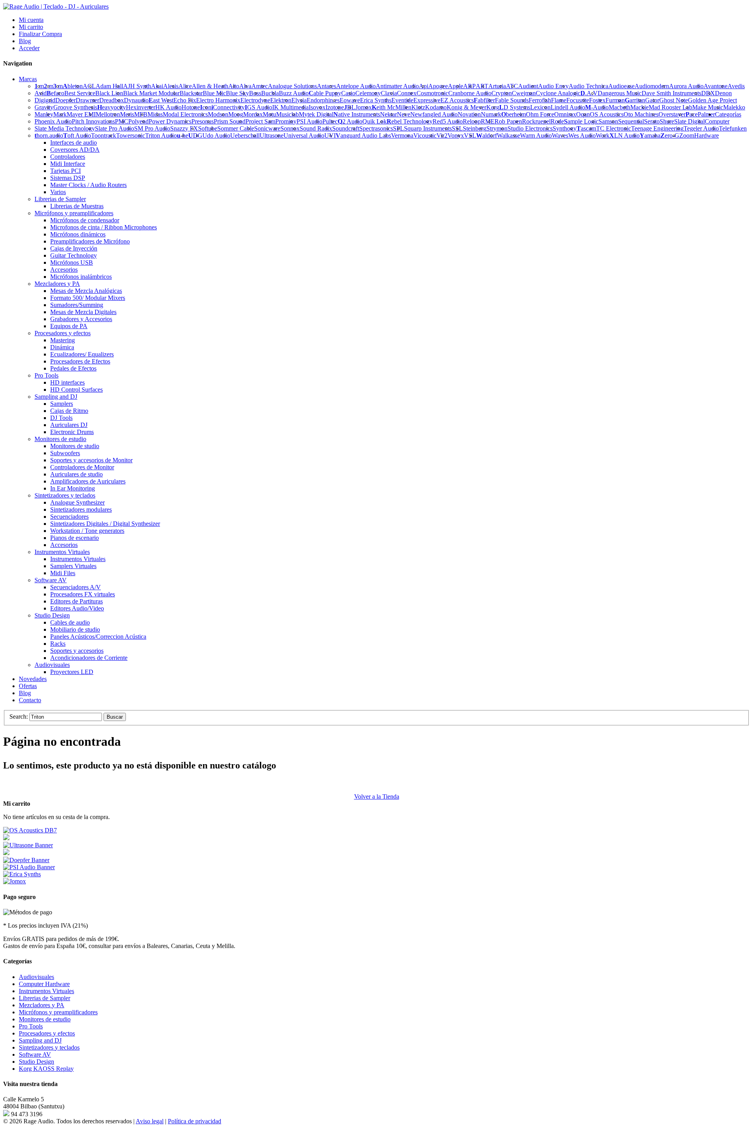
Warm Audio (536, 135)
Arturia (497, 86)
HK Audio (168, 107)
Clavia (389, 93)
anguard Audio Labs (363, 135)
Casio (348, 93)
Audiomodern (652, 86)
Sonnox (290, 128)
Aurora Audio (686, 86)
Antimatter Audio (397, 86)
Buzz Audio (294, 93)
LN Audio (624, 135)
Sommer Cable (235, 128)
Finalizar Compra (40, 34)
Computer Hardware (44, 984)
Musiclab (287, 114)
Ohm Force (540, 114)
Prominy (285, 121)
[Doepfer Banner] (26, 860)
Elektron (280, 100)
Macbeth (619, 107)
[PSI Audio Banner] (29, 867)
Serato (652, 121)
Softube (207, 128)
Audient (528, 86)
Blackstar (191, 93)
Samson (608, 121)
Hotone (191, 107)
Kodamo (436, 107)
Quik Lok (374, 121)
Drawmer (87, 100)
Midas (155, 114)
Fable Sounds (512, 100)
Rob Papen (508, 121)
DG (195, 135)
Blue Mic (214, 93)
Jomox (363, 107)
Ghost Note (673, 100)
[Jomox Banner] (22, 874)
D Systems (514, 107)
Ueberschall (245, 135)
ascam (586, 128)
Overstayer (672, 114)
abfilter (484, 100)
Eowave (350, 100)
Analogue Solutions (292, 86)
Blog (25, 41)
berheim (513, 114)
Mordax (253, 114)
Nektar (388, 114)
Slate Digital (689, 121)
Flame (558, 100)
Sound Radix (316, 128)
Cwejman (524, 93)
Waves (560, 135)
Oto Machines (641, 114)
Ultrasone (272, 135)
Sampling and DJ (40, 1040)
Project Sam (260, 121)
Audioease (621, 86)
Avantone (716, 86)
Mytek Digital (316, 114)
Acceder (29, 48)
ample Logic (581, 121)
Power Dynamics (170, 121)
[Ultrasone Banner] (28, 845)
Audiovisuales (36, 977)
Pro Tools (31, 1026)
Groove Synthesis (75, 107)
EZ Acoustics (457, 100)
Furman (615, 100)
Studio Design (36, 1061)
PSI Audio (309, 121)
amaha (650, 135)
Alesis (170, 86)
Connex (407, 93)
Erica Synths (375, 100)
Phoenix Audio (53, 121)
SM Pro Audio (152, 128)
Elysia (299, 100)
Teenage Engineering (657, 128)
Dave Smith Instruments (671, 93)
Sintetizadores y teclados (49, 1047)
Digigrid (45, 100)
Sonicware (267, 128)
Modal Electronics (185, 114)
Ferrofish (540, 100)
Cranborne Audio (469, 93)
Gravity (44, 107)
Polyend (138, 121)
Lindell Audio (568, 107)
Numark (491, 114)
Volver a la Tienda (376, 796)
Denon (723, 93)
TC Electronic (613, 128)
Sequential (631, 121)
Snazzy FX (184, 128)
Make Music (707, 107)
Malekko (734, 107)
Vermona (402, 135)
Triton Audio (161, 135)
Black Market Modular (151, 93)
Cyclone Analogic (558, 93)
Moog (235, 114)
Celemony (368, 93)
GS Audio (258, 107)
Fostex (597, 100)
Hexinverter (140, 107)
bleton (73, 86)
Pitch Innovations (93, 121)
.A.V (589, 93)
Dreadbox (111, 100)
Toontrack (103, 135)
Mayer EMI (81, 114)
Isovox (317, 107)
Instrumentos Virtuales (46, 991)
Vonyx (455, 135)
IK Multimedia (290, 107)
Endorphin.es (323, 100)
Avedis (736, 86)
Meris (127, 114)
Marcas (28, 79)
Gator (652, 100)
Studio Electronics (530, 128)
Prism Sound (230, 121)
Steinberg (474, 128)
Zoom (686, 135)
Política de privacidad (194, 1121)
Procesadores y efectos (47, 1033)
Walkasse (508, 135)
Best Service (79, 93)
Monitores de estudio (45, 1019)
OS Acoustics (607, 114)
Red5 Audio (448, 121)
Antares (326, 86)
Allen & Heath (210, 86)
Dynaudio (136, 100)
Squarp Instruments (428, 128)
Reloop (472, 121)
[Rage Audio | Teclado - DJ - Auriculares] (56, 6)
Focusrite (577, 100)
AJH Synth (137, 86)
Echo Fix (184, 100)
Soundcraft (345, 128)
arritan (635, 100)
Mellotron (108, 114)
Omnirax (565, 114)
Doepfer (65, 100)
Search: (18, 716)
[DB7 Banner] (30, 830)
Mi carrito (31, 27)
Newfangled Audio (434, 114)
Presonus (202, 121)
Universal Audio (304, 135)
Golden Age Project (712, 100)
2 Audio (350, 121)
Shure (667, 121)
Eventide (402, 100)
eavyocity (111, 107)
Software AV (35, 1054)
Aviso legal (150, 1121)
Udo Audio (216, 135)
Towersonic (130, 135)
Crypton (501, 93)
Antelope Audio (356, 86)
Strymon (496, 128)
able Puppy (325, 93)
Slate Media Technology (65, 128)
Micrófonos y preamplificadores (58, 1012)
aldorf (486, 135)
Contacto (30, 700)
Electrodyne (255, 100)
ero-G (669, 135)
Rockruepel (536, 121)
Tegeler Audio (701, 128)
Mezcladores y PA (41, 1005)
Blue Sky (237, 93)
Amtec (259, 86)
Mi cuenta (31, 19)
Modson (218, 114)
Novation (469, 114)
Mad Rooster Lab (670, 107)
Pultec (330, 121)
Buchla (270, 93)
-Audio (597, 107)
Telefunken (733, 128)
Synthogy (565, 128)
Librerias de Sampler (44, 998)
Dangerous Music (620, 93)
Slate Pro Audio (114, 128)
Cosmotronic (432, 93)
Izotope (335, 107)
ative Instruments (356, 114)
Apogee (438, 86)
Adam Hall (109, 86)
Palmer (706, 114)
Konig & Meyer (466, 107)
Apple (455, 86)
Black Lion (109, 93)
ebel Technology (410, 121)
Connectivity (228, 107)
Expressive (426, 100)
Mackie (639, 107)
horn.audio (49, 135)
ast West (161, 100)
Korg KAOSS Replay (46, 1068)
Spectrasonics (376, 128)
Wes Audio (582, 135)
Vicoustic (425, 135)
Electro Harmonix (218, 100)
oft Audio (77, 135)
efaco (55, 93)
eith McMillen (391, 107)
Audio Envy (553, 86)
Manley (44, 114)
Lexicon (540, 107)
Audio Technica (588, 86)
